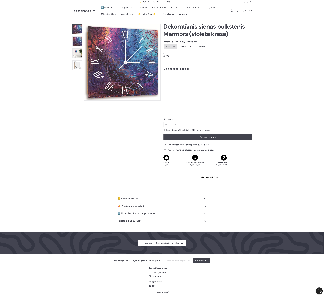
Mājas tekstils (107, 14)
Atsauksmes (168, 14)
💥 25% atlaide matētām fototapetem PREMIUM (155, 2)
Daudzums (168, 119)
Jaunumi (183, 14)
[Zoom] (122, 62)
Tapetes (126, 7)
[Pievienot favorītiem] (248, 77)
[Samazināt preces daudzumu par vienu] (166, 124)
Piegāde (182, 130)
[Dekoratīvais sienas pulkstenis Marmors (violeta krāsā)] (207, 81)
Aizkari (174, 7)
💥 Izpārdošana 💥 (147, 14)
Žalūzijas (208, 7)
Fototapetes (158, 7)
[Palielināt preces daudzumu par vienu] (175, 124)
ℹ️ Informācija (108, 7)
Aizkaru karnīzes (191, 7)
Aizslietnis (126, 14)
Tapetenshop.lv (83, 11)
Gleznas (141, 7)
